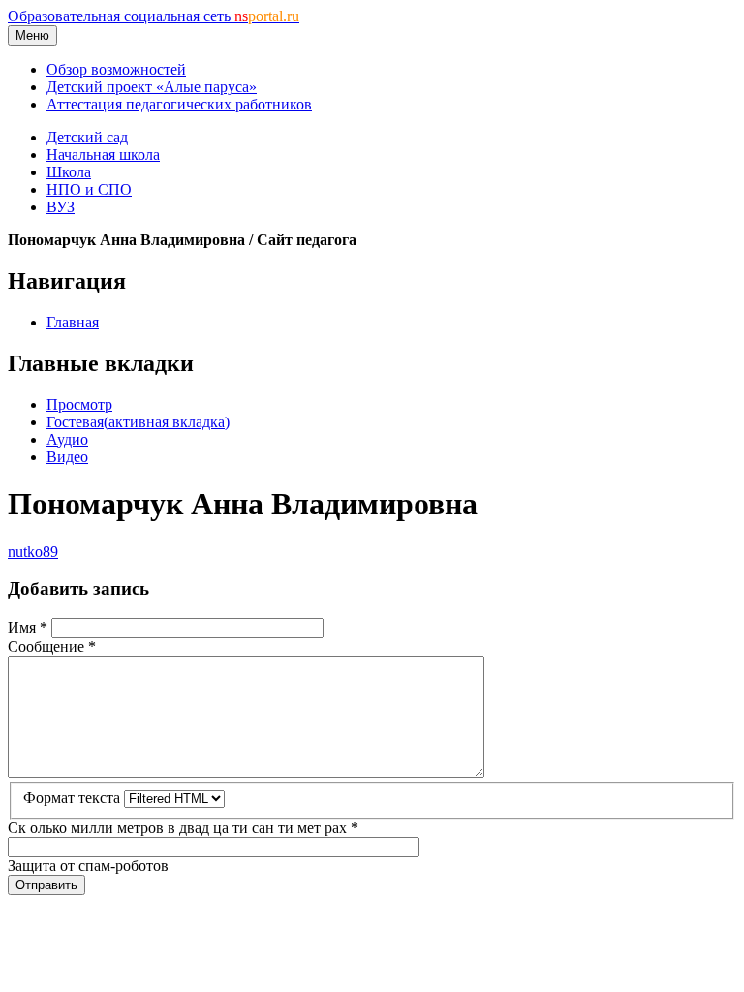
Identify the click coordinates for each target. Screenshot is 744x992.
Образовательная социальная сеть (153, 16)
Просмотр (79, 404)
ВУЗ (60, 207)
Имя (27, 627)
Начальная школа (103, 154)
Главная (72, 322)
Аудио (67, 439)
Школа (68, 172)
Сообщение (52, 646)
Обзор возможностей (116, 69)
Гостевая (138, 422)
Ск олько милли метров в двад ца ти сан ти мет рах (183, 828)
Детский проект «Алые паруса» (151, 86)
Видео (67, 457)
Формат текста (73, 798)
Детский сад (87, 137)
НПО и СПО (89, 189)
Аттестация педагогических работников (179, 104)
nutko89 (33, 551)
